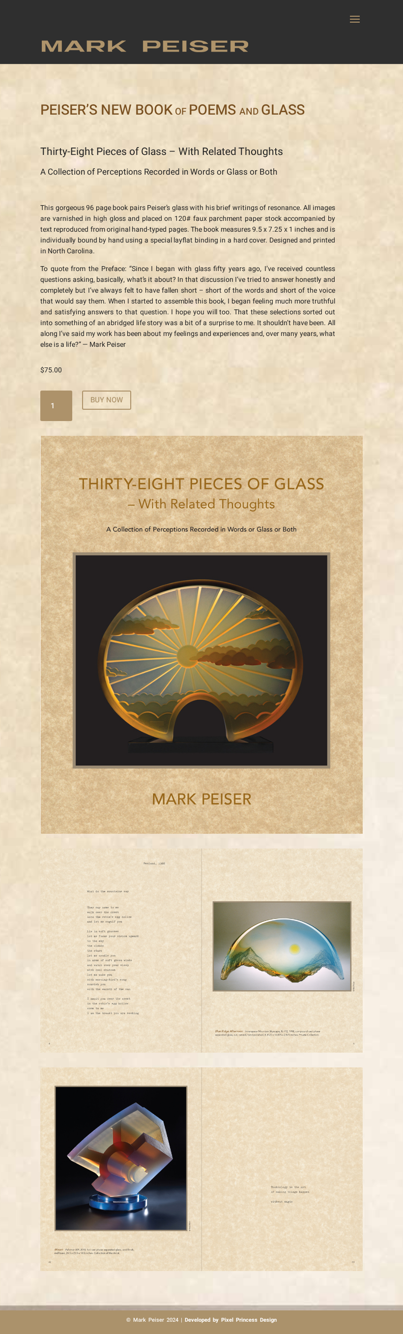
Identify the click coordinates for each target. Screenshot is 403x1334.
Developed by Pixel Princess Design (231, 1320)
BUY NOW (106, 399)
